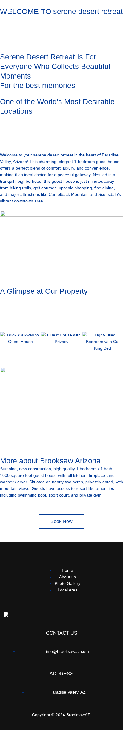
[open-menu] (110, 12)
